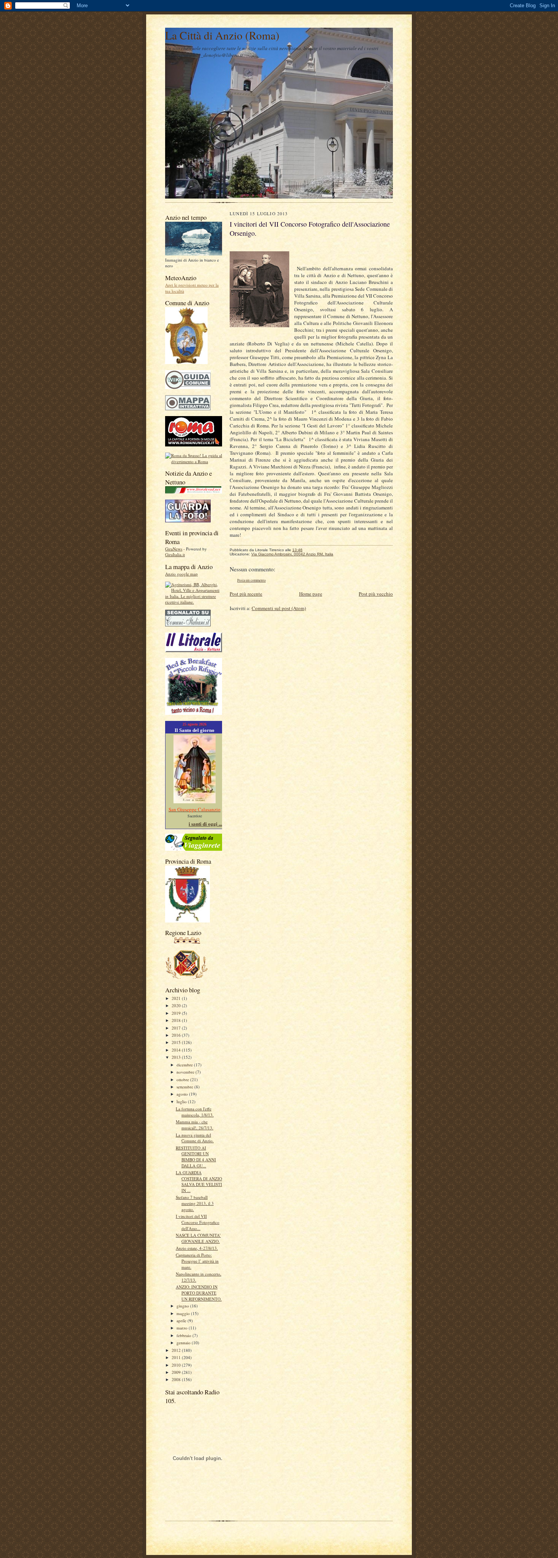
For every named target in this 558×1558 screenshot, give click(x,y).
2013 (177, 1057)
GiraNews (173, 549)
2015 (177, 1042)
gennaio (184, 1342)
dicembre (185, 1065)
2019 (177, 1013)
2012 (177, 1350)
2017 (177, 1028)
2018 (177, 1020)
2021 (177, 998)
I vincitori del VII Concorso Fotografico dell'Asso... (197, 1222)
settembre (185, 1087)
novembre (186, 1072)
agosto (183, 1094)
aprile (182, 1320)
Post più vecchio (376, 593)
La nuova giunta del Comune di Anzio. (195, 1138)
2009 (177, 1372)
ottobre (183, 1079)
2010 (177, 1365)
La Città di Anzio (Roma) (222, 35)
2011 (177, 1357)
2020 (177, 1005)
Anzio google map (181, 574)
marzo (183, 1328)
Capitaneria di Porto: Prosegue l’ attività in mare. (197, 1260)
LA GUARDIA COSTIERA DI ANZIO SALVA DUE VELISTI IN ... (199, 1181)
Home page (310, 593)
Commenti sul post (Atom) (279, 608)
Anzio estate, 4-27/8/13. (197, 1248)
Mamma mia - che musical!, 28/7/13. (194, 1125)
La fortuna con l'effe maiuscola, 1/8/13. (195, 1112)
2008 (177, 1379)
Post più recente (246, 593)
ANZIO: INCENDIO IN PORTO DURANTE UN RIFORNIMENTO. (199, 1292)
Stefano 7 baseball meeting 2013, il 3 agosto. (195, 1203)
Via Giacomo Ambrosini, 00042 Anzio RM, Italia (292, 554)
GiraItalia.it (175, 554)
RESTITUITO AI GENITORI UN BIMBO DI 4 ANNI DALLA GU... (196, 1156)
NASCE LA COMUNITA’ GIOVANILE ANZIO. (198, 1238)
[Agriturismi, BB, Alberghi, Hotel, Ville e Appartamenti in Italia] (193, 602)
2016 (177, 1035)
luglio (182, 1101)
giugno (183, 1306)
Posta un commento (251, 580)
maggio (184, 1313)
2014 (177, 1050)
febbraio (184, 1335)
